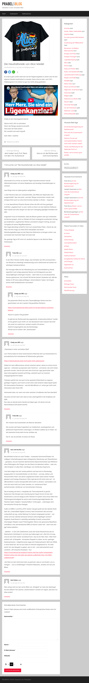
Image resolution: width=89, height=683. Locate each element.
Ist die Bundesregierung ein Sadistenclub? (71, 183)
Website (7, 656)
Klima (66, 63)
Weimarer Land (69, 111)
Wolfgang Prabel (29, 67)
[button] (5, 72)
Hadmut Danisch (70, 256)
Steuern (66, 102)
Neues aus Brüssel (70, 87)
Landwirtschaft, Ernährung (72, 75)
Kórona (66, 66)
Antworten (7, 246)
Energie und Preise (70, 54)
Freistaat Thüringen (70, 57)
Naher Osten (68, 84)
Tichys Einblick (69, 230)
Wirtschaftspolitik (69, 114)
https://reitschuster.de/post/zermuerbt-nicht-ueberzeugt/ (24, 361)
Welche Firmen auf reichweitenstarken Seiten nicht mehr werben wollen (73, 140)
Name (6, 645)
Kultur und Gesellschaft (71, 72)
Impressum (14, 14)
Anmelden (67, 281)
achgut (66, 246)
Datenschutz (26, 14)
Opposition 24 (68, 264)
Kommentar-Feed (70, 287)
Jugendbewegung (70, 60)
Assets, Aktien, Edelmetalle (72, 31)
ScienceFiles (68, 268)
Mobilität (67, 81)
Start (4, 14)
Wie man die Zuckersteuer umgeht (73, 191)
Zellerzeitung (68, 240)
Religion (66, 96)
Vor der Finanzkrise (70, 108)
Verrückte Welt (69, 105)
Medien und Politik (70, 78)
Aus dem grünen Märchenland (74, 37)
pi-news (67, 233)
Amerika (66, 28)
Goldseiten (68, 236)
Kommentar (8, 616)
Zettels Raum (68, 252)
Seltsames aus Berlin (13, 142)
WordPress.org (69, 290)
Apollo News (68, 249)
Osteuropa (67, 93)
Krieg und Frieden (69, 69)
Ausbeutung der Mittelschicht (73, 43)
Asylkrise (67, 34)
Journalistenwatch (70, 243)
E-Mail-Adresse (10, 650)
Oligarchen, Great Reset (71, 90)
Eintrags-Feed (69, 284)
